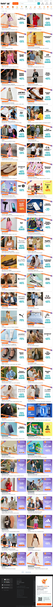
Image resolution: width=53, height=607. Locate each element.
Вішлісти (46, 4)
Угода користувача (34, 606)
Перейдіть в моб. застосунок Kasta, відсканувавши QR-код (46, 599)
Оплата (35, 592)
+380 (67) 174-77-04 (20, 591)
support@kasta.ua (20, 595)
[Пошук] (38, 3)
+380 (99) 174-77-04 (20, 594)
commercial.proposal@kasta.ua (22, 597)
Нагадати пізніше (44, 604)
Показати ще (28, 572)
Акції (34, 591)
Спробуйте (8, 2)
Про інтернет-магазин (20, 582)
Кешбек (35, 585)
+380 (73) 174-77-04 (20, 592)
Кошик (51, 4)
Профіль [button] (42, 4)
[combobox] (29, 3)
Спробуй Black (6, 587)
